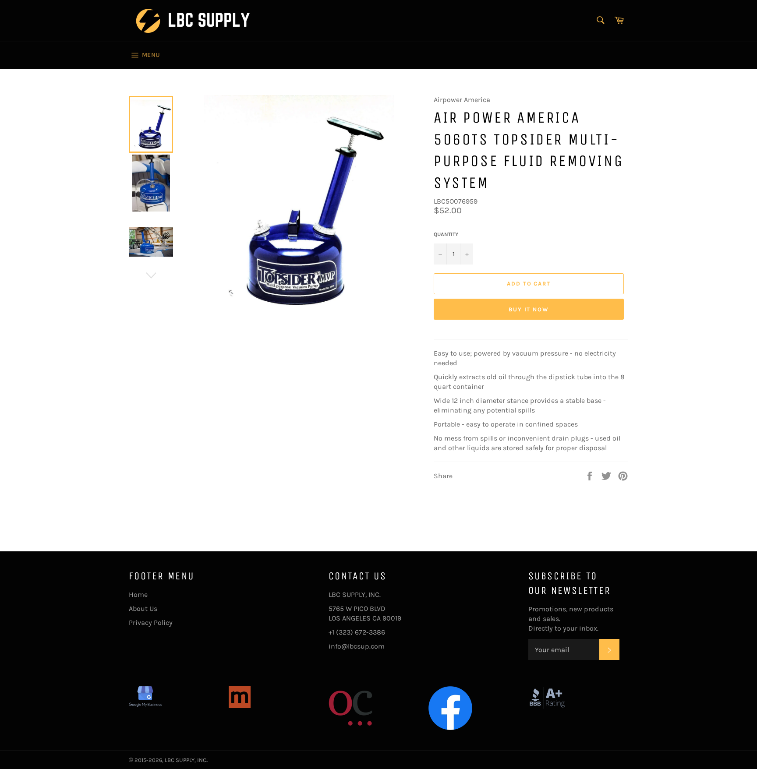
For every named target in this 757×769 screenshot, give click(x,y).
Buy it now (529, 309)
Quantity (446, 234)
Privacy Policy (151, 622)
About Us (143, 608)
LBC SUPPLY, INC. (186, 760)
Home (138, 594)
